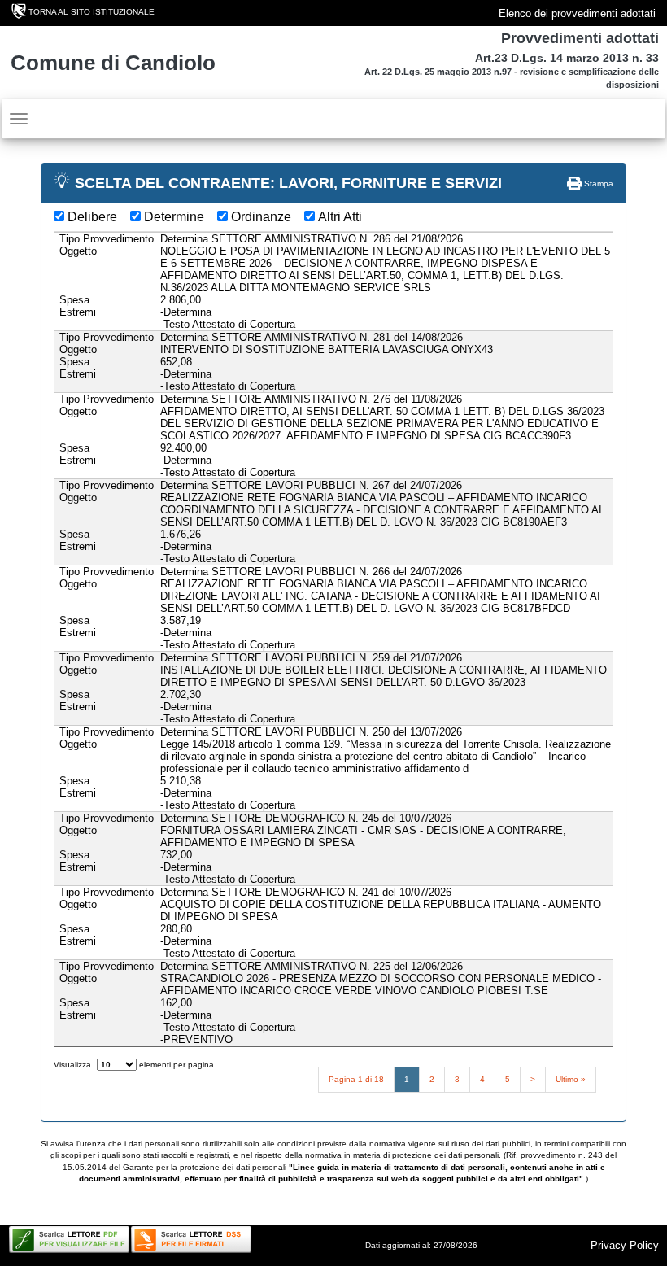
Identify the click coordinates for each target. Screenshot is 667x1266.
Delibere (92, 217)
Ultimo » (571, 1079)
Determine (174, 217)
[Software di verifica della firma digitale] (191, 1239)
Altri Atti (340, 217)
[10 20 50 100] (117, 1065)
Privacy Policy (625, 1245)
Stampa (597, 183)
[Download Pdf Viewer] (69, 1239)
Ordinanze (261, 217)
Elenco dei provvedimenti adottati (577, 13)
